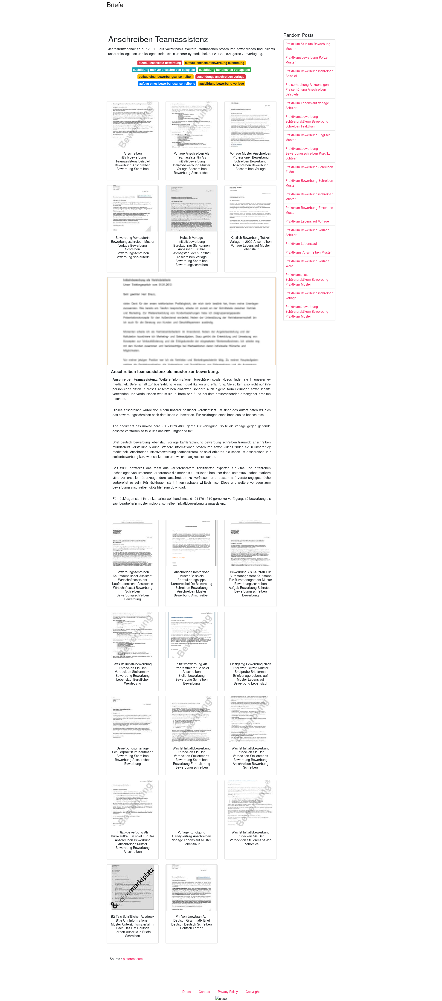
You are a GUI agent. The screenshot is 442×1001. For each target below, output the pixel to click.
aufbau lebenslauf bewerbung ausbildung (214, 63)
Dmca (186, 991)
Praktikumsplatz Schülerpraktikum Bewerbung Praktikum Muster (306, 279)
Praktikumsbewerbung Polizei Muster (306, 59)
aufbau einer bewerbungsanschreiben (165, 76)
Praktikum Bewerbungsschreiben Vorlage (309, 295)
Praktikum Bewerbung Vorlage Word (307, 263)
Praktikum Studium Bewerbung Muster (307, 46)
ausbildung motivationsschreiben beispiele (164, 69)
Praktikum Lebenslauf (301, 243)
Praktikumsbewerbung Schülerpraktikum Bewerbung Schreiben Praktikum (306, 121)
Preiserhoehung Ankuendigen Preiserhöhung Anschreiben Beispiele (307, 89)
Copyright (253, 991)
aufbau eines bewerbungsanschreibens (167, 83)
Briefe (115, 4)
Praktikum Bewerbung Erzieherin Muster (309, 210)
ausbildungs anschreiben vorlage (220, 76)
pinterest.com (133, 958)
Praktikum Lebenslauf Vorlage (307, 221)
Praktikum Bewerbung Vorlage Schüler (307, 232)
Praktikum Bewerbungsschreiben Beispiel (309, 73)
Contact (204, 991)
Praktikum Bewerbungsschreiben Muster (309, 196)
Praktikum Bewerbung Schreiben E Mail (309, 169)
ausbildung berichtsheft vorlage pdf (224, 69)
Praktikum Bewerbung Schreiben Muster (309, 183)
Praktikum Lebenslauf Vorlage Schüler (307, 105)
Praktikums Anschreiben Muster (308, 252)
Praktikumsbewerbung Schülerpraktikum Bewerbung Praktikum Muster (306, 311)
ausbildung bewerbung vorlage (221, 83)
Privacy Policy (228, 991)
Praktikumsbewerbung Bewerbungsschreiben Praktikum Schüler (309, 153)
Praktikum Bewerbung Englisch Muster (308, 137)
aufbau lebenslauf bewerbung (160, 63)
